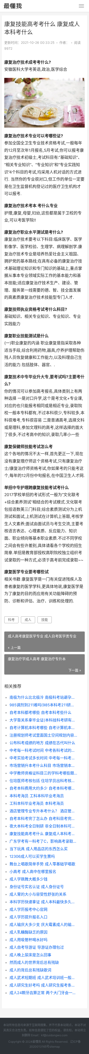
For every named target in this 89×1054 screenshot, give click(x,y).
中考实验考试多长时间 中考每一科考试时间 (43, 758)
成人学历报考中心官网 (28, 909)
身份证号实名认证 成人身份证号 (36, 886)
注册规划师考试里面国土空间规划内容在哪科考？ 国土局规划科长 (43, 735)
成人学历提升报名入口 (28, 917)
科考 (11, 620)
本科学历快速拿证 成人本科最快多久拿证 (43, 901)
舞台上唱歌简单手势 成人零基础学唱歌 (42, 864)
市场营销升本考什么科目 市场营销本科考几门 (43, 765)
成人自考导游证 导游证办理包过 (36, 947)
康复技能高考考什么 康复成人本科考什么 (43, 833)
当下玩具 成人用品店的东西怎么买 (38, 848)
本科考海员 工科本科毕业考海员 (36, 795)
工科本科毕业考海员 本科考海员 (36, 803)
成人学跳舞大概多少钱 (28, 879)
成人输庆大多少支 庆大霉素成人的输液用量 (43, 924)
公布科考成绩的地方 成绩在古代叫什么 (42, 742)
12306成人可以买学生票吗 (32, 856)
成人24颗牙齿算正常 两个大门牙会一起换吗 (43, 992)
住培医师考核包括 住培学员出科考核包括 (43, 780)
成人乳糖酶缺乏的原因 (28, 932)
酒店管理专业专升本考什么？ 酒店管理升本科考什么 (43, 811)
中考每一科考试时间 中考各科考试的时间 (43, 750)
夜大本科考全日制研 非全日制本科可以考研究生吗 (43, 826)
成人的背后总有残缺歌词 (30, 970)
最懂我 (37, 1041)
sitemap (54, 1046)
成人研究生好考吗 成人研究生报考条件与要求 (43, 985)
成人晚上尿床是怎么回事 (30, 954)
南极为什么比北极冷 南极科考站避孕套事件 (43, 697)
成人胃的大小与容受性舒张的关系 (37, 894)
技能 (44, 620)
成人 (28, 620)
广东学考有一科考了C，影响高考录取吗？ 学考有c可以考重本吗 (43, 841)
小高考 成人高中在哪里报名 (32, 871)
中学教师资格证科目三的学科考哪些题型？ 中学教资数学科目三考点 (43, 773)
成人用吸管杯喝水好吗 (28, 939)
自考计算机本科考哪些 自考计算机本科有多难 (43, 727)
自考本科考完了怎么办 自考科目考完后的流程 (43, 818)
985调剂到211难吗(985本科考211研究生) (43, 705)
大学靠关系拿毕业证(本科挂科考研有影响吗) (43, 720)
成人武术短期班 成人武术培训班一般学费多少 (43, 977)
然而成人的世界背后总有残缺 (34, 962)
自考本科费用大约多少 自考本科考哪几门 (43, 788)
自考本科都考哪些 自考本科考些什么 (40, 712)
